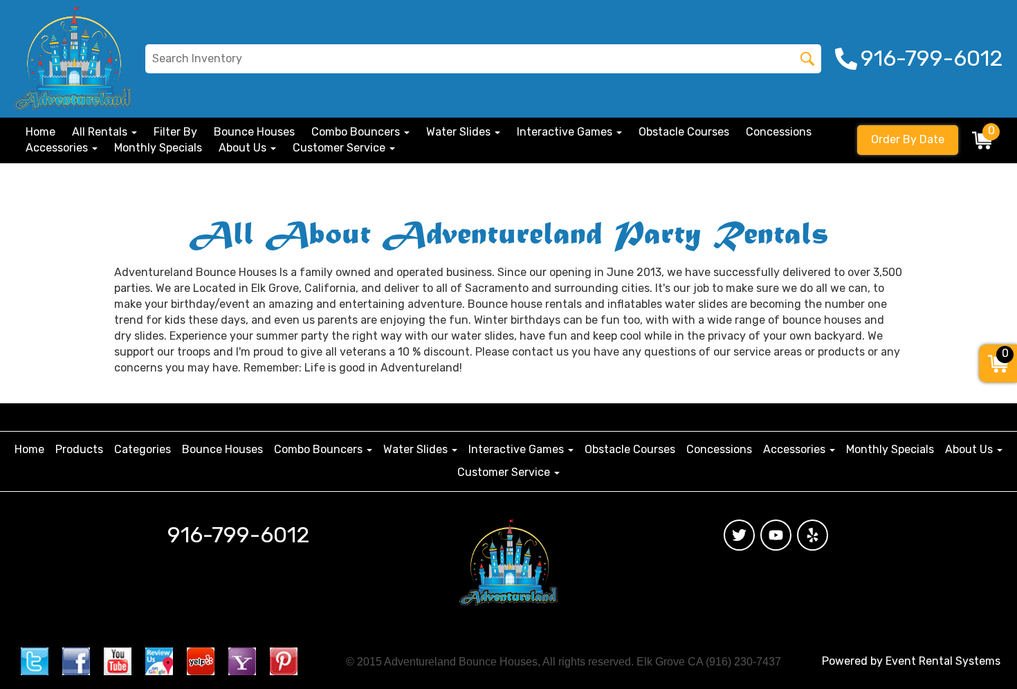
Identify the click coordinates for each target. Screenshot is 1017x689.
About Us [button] (244, 147)
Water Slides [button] (459, 131)
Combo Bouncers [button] (357, 131)
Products (79, 449)
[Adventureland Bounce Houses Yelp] (812, 535)
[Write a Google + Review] (159, 661)
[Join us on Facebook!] (76, 661)
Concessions (779, 131)
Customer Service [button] (340, 147)
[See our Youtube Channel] (117, 661)
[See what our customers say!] (200, 661)
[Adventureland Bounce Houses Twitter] (739, 535)
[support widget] (978, 647)
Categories (142, 449)
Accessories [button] (58, 147)
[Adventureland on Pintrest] (283, 661)
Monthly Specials (158, 147)
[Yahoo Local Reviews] (242, 661)
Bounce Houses (254, 131)
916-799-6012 (238, 535)
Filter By (175, 131)
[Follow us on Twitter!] (34, 661)
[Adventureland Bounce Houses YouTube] (775, 535)
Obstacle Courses (684, 131)
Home (40, 131)
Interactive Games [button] (566, 131)
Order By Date (907, 139)
